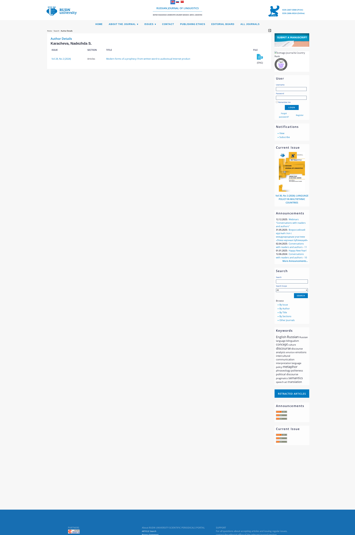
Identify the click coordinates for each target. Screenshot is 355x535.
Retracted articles (292, 393)
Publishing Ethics (192, 24)
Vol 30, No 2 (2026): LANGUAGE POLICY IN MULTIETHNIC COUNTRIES (292, 199)
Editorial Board (222, 24)
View (281, 133)
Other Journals (287, 320)
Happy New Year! (297, 250)
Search (279, 277)
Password (280, 93)
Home (99, 24)
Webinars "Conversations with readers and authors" (291, 223)
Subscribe (284, 137)
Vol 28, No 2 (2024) (61, 58)
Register (300, 115)
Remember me (284, 102)
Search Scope (281, 286)
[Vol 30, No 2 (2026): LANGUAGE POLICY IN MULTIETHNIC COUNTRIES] (292, 190)
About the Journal (122, 24)
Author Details (67, 31)
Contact (168, 24)
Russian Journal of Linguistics (177, 11)
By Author (284, 308)
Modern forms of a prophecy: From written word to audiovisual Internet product (148, 58)
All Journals (250, 24)
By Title (283, 312)
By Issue (283, 304)
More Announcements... (295, 261)
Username (280, 84)
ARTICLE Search (149, 531)
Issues (149, 24)
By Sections (285, 316)
